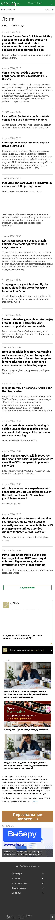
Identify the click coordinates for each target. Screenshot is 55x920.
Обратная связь (18, 888)
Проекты (15, 878)
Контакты (16, 893)
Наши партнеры (19, 883)
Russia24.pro (8, 826)
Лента (8, 19)
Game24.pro (17, 873)
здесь (35, 801)
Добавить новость (29, 866)
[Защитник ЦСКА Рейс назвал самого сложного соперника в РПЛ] (27, 612)
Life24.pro (8, 660)
